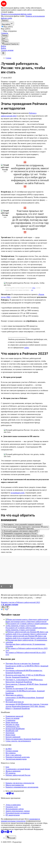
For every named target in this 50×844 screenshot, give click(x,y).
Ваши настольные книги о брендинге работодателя (26, 621)
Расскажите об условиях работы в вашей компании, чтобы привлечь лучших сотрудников (26, 629)
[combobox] (11, 837)
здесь (33, 288)
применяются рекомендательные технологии (20, 820)
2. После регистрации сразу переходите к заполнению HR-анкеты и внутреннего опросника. (25, 527)
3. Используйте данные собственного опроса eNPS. (20, 531)
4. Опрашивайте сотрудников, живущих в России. (19, 533)
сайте (26, 348)
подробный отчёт (17, 493)
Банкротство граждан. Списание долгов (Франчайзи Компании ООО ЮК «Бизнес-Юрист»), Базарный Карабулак (27, 706)
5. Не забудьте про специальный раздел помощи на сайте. (22, 536)
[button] (3, 46)
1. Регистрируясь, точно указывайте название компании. (22, 524)
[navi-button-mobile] (3, 53)
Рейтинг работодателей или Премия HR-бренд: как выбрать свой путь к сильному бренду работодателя (26, 637)
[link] (5, 40)
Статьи (8, 58)
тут (32, 290)
